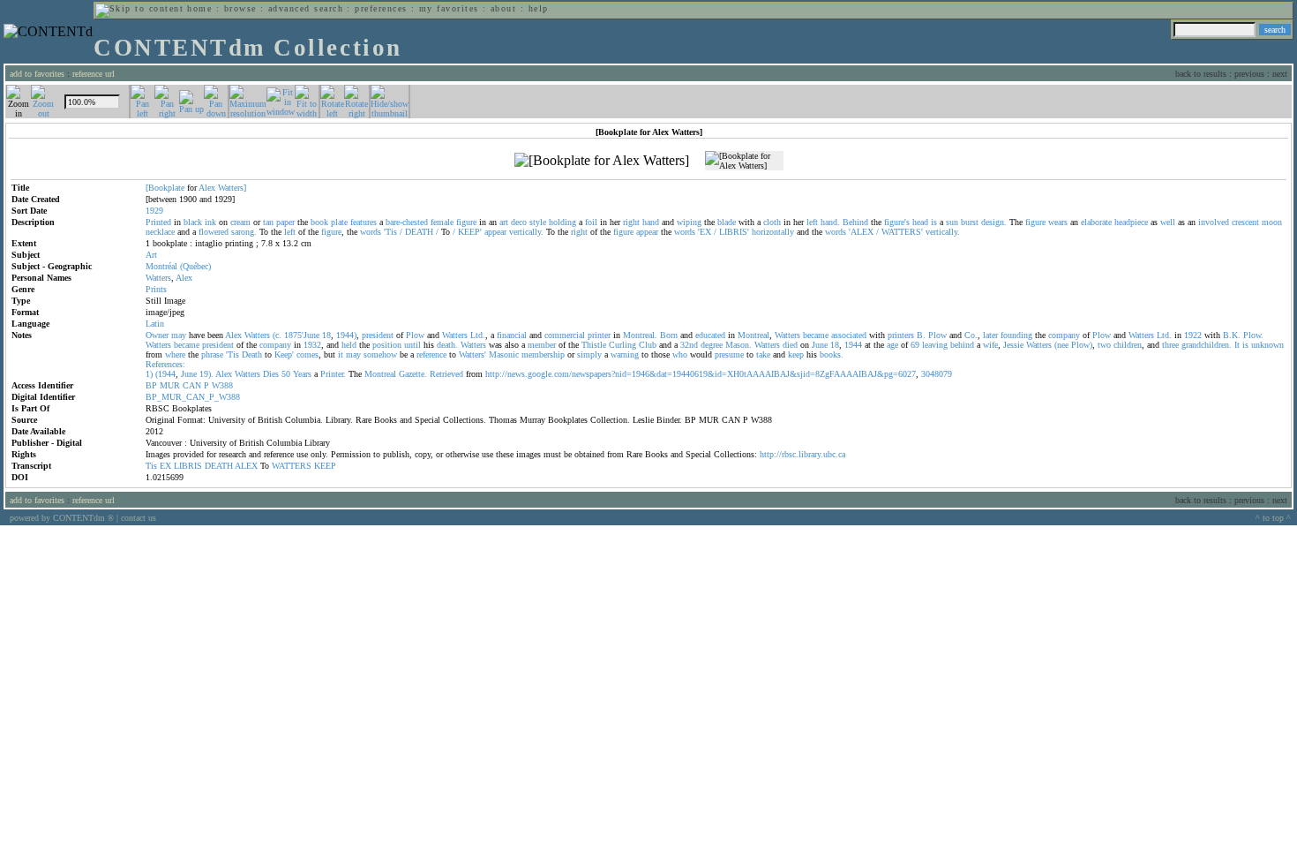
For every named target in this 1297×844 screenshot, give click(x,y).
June (820, 345)
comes (307, 354)
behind (962, 345)
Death (252, 354)
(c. (277, 335)
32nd (689, 345)
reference (431, 354)
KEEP (325, 466)
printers (901, 335)
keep (796, 354)
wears (1058, 222)
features (363, 222)
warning (625, 354)
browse (240, 8)
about (503, 8)
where (175, 354)
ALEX (246, 466)
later (990, 335)
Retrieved (446, 374)
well (1167, 222)
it (340, 354)
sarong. (244, 232)
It (1237, 345)
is (934, 222)
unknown (1267, 345)
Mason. (738, 345)
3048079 (936, 374)
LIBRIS (188, 466)
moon (1272, 222)
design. (994, 222)
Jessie (1013, 345)
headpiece (1131, 222)
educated (710, 335)
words (370, 232)
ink (210, 222)
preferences (381, 8)
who (679, 354)
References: (165, 364)
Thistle (593, 345)
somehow (380, 354)
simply (589, 354)
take (763, 354)
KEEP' (470, 232)
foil (591, 222)
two (1104, 345)
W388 (222, 385)
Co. (971, 335)
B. (921, 335)
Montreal (753, 335)
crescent (1245, 222)
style (537, 222)
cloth (772, 222)
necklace (160, 232)
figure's (897, 222)
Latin (155, 323)
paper (285, 222)
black (193, 222)
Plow (415, 335)
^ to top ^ (1273, 518)
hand (650, 222)
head (920, 222)
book (319, 222)
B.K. (1232, 335)
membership (543, 354)
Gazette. (413, 374)
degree (712, 345)
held (348, 345)
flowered (214, 232)
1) (149, 374)
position (386, 345)
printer (599, 335)
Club (647, 345)
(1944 (165, 374)
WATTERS (291, 466)
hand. (830, 222)
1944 (853, 345)
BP (151, 385)
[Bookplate (165, 187)
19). (206, 374)
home (199, 8)
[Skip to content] (139, 8)
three (1170, 345)
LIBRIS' (734, 232)
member (542, 345)
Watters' (472, 354)
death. (447, 345)
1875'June (301, 335)
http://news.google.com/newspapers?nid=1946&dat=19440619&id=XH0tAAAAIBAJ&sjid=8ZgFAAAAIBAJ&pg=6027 (700, 374)
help (539, 8)
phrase (212, 354)
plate (339, 222)
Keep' (284, 354)
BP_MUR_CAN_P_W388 (193, 397)
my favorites (449, 8)
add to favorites (37, 74)
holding (562, 222)
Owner (157, 335)
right (631, 222)
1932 (312, 345)
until (412, 345)
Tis (151, 466)
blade (726, 222)
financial (512, 335)
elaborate (1096, 222)
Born (669, 335)
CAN (192, 385)
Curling (622, 345)
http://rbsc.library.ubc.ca (802, 454)
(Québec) (195, 266)
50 (285, 374)
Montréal (161, 266)
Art (151, 255)
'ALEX (861, 232)
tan (268, 222)
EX (165, 466)
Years (302, 374)
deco (519, 222)
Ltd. (477, 335)
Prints (156, 289)
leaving (935, 345)
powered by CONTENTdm (62, 518)
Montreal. (640, 335)
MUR (170, 385)
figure (466, 222)
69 (915, 345)
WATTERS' (902, 232)
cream (240, 222)
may (178, 335)
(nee (1061, 345)
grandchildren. (1206, 345)
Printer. (333, 374)
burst (969, 222)
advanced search (305, 8)
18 (326, 335)
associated (848, 335)
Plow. (1253, 335)
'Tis (390, 232)
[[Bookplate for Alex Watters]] (601, 161)
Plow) (1081, 345)
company (1064, 335)
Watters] (232, 187)
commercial (564, 335)
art (503, 222)
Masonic (504, 354)
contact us (138, 518)
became (815, 335)
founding (1016, 335)
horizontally (773, 232)
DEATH (419, 232)
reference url (93, 74)
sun (952, 222)
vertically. (526, 232)
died (790, 345)
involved (1213, 222)
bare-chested (407, 222)
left (812, 222)
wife (990, 345)
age (892, 345)
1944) (346, 335)
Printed (158, 222)
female (442, 222)
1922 (1193, 335)
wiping (689, 222)
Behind (855, 222)
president (378, 335)
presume (729, 354)
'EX (704, 232)
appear (495, 232)
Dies (271, 374)
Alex (207, 187)
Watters (158, 278)
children (1127, 345)
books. (831, 354)
